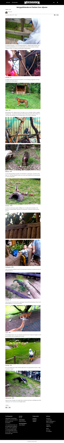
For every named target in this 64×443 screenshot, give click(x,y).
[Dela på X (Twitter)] (56, 15)
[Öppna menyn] (57, 2)
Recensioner (15, 2)
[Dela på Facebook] (54, 15)
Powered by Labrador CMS (32, 441)
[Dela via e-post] (58, 15)
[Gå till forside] (32, 2)
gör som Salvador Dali (13, 401)
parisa (7, 405)
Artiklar (8, 2)
